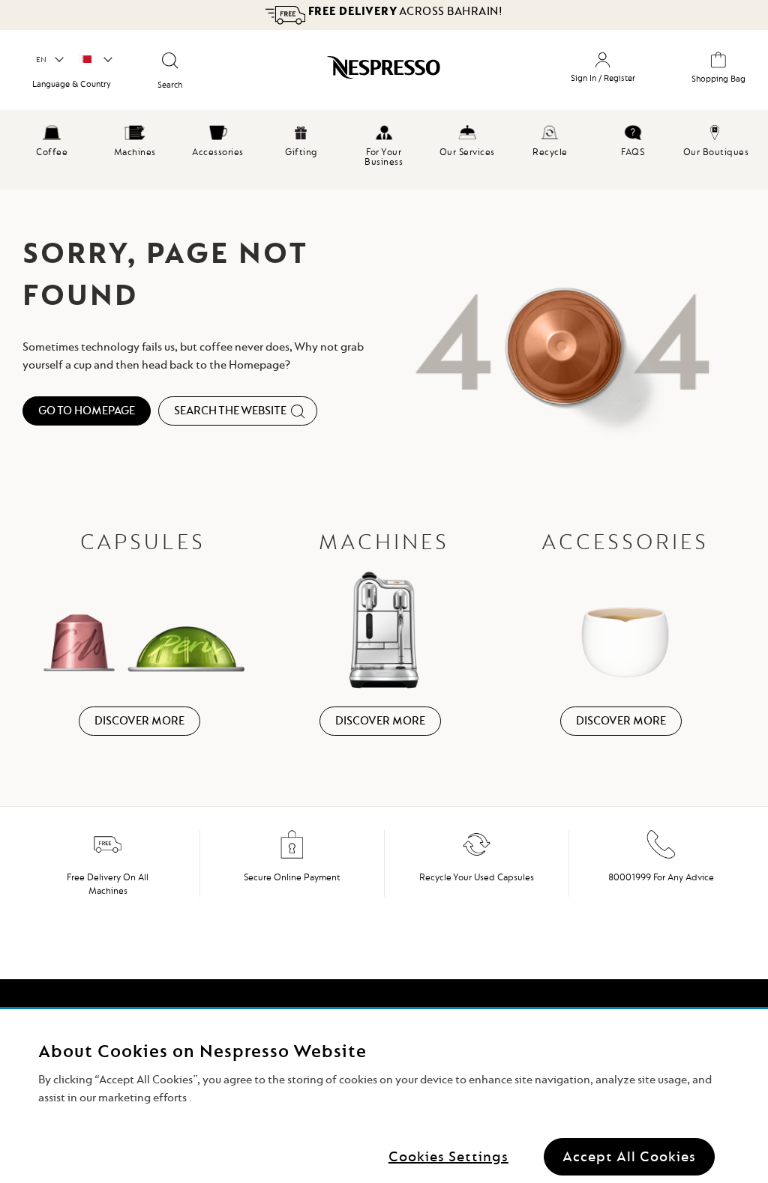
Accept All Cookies (629, 1156)
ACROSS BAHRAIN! (403, 11)
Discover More (139, 720)
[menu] (384, 150)
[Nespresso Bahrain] (359, 72)
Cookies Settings (448, 1156)
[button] (49, 60)
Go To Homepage (86, 410)
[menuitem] (52, 138)
